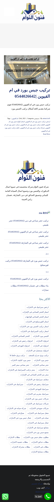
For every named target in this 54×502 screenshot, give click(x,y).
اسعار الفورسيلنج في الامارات (37, 322)
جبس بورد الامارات (41, 360)
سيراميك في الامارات (15, 384)
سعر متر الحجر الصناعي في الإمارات (34, 375)
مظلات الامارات (14, 437)
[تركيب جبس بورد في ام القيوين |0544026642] (27, 69)
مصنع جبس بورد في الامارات (37, 432)
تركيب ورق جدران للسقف (38, 355)
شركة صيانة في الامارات (16, 408)
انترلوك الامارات (42, 341)
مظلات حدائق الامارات (40, 442)
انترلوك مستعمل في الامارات (37, 351)
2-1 (47, 254)
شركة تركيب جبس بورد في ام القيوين (32, 128)
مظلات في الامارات (41, 447)
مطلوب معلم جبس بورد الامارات (36, 437)
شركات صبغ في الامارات (39, 408)
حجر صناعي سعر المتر (20, 365)
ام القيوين (15, 118)
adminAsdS (46, 118)
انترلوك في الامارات (41, 346)
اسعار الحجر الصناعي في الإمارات (36, 312)
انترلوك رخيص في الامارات (22, 341)
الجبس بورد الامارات (41, 336)
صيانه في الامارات (42, 418)
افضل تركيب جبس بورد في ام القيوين (32, 125)
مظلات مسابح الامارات (40, 452)
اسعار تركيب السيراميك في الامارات (35, 331)
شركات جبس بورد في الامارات (37, 399)
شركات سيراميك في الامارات (37, 404)
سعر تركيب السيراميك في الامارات (21, 370)
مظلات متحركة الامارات (21, 447)
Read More (46, 134)
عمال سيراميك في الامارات (38, 423)
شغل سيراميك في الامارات (38, 413)
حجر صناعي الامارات (41, 365)
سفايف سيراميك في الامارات (37, 379)
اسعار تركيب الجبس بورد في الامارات (34, 326)
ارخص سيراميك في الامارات (38, 307)
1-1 (47, 272)
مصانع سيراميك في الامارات (38, 428)
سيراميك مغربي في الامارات (37, 394)
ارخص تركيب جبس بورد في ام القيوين (37, 122)
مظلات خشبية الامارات (19, 442)
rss (40, 213)
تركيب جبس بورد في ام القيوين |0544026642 (29, 279)
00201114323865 (43, 492)
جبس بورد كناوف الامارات (21, 360)
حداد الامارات (43, 370)
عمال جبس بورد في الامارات (20, 418)
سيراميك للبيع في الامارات (38, 389)
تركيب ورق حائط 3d (17, 355)
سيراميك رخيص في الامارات (38, 384)
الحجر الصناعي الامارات (21, 336)
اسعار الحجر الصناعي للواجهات (37, 317)
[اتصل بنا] (47, 496)
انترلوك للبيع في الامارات (20, 346)
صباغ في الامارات (17, 413)
